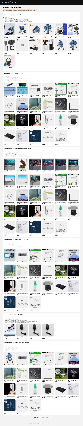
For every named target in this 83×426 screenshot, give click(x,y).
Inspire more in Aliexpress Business (41, 417)
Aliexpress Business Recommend (47, 423)
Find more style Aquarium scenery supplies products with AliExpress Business (19, 10)
